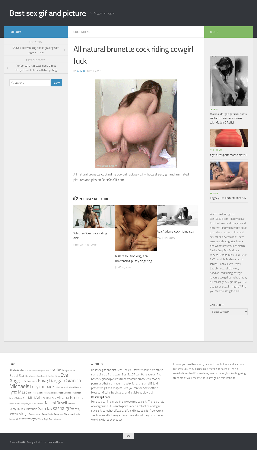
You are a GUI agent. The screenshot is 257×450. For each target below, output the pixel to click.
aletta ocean (34, 370)
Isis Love (59, 387)
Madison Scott (21, 398)
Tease (219, 150)
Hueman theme (55, 442)
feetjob (214, 193)
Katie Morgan (45, 393)
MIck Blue (51, 398)
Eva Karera (32, 382)
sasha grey (63, 408)
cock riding (81, 32)
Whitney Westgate (27, 419)
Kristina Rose (69, 393)
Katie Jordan (33, 393)
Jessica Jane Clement (72, 387)
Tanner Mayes (35, 414)
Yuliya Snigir (43, 419)
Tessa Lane (59, 414)
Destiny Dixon (54, 376)
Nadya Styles (26, 403)
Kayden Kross (57, 393)
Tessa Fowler (47, 414)
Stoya (23, 413)
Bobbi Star (17, 376)
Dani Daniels (42, 376)
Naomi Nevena (38, 403)
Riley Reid (31, 409)
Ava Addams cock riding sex (175, 231)
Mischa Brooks (69, 397)
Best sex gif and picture (47, 13)
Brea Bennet (30, 376)
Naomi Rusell (56, 402)
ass (212, 150)
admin (81, 71)
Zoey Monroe (55, 419)
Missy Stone (14, 403)
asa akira (56, 370)
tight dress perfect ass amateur (228, 155)
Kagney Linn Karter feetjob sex (228, 198)
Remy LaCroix (17, 409)
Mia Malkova (37, 398)
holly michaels (42, 386)
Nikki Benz (72, 403)
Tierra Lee (68, 414)
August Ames (69, 370)
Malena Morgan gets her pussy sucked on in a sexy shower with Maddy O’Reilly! (228, 118)
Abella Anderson (19, 370)
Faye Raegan (51, 381)
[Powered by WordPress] (23, 442)
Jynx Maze (18, 392)
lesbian (214, 109)
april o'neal (44, 370)
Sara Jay (45, 408)
